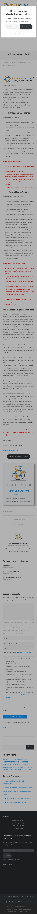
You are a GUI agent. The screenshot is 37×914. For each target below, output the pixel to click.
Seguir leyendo (18, 33)
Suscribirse (26, 27)
